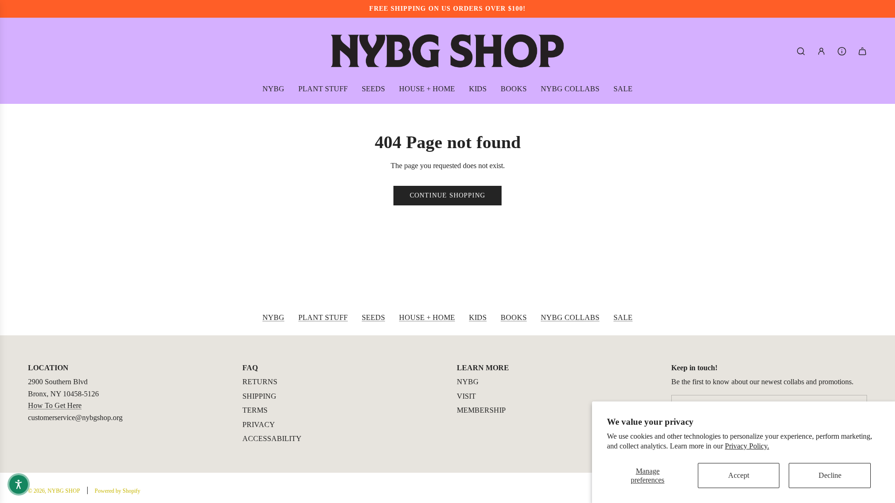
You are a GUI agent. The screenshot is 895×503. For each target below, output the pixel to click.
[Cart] (862, 51)
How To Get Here (55, 405)
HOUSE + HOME (427, 317)
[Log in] (821, 51)
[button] (18, 484)
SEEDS (373, 317)
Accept (738, 475)
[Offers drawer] (842, 51)
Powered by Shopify (117, 491)
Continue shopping (447, 195)
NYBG (273, 317)
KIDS (478, 317)
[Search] (801, 51)
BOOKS (514, 317)
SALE (623, 317)
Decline (830, 475)
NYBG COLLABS (570, 317)
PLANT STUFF (323, 317)
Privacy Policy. (747, 446)
